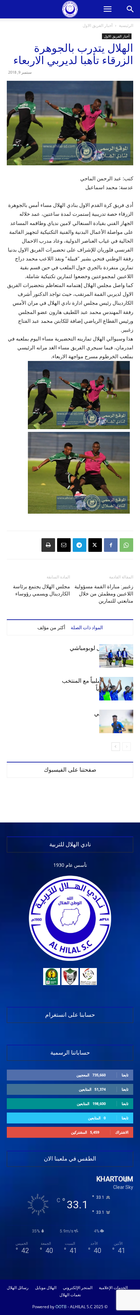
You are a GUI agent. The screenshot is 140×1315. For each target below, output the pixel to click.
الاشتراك (121, 1132)
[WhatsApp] (126, 545)
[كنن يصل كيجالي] (116, 721)
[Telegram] (79, 545)
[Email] (64, 545)
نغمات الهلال (70, 1295)
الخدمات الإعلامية (113, 1287)
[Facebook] (111, 545)
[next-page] (115, 746)
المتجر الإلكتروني (77, 1287)
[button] (107, 9)
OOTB (61, 1307)
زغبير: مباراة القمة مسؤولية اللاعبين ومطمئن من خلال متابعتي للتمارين (103, 594)
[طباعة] (48, 545)
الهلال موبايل (45, 1287)
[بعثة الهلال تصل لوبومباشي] (116, 656)
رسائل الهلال (18, 1287)
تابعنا (125, 1074)
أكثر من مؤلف (51, 627)
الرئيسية (126, 25)
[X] (95, 545)
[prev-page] (126, 746)
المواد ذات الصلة (87, 627)
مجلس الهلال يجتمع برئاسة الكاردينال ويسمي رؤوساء (41, 590)
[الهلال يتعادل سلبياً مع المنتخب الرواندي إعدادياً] (116, 688)
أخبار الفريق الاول (97, 25)
